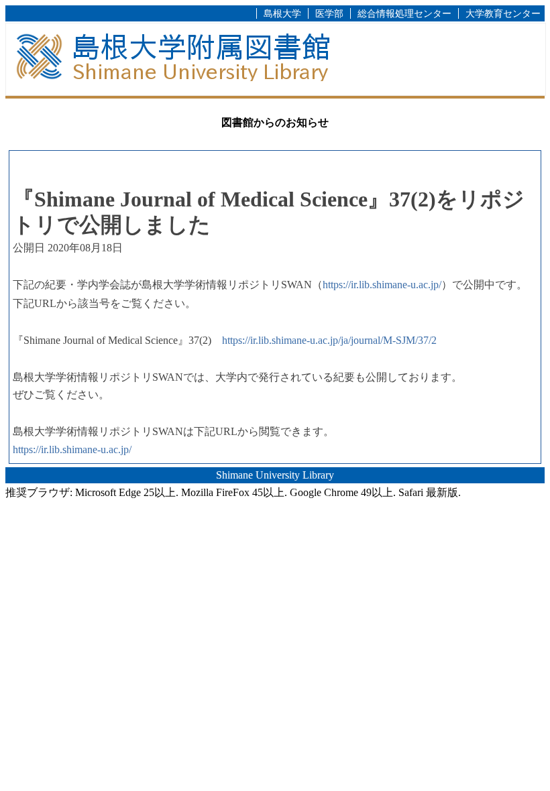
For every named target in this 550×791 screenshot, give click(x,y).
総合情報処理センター (404, 13)
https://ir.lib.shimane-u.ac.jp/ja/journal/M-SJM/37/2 (329, 340)
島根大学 (282, 13)
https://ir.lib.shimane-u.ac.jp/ (382, 284)
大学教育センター (503, 13)
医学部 (329, 13)
